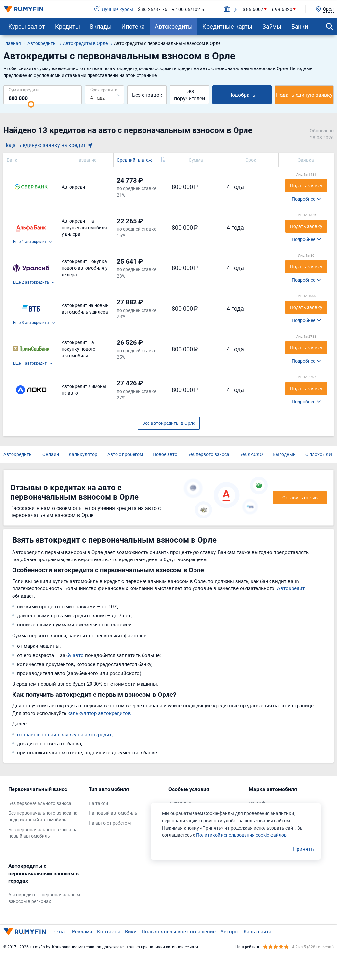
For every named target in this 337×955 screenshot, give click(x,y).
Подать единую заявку (304, 94)
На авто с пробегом (110, 823)
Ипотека (133, 26)
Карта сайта (257, 931)
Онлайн (50, 454)
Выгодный (284, 454)
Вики (131, 931)
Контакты (108, 931)
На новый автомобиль (113, 813)
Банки (299, 26)
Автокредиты (174, 26)
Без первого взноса (208, 454)
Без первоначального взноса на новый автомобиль (43, 832)
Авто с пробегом (125, 454)
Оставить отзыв (300, 497)
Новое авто (165, 454)
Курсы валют (26, 26)
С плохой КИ (318, 454)
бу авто (75, 655)
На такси (98, 803)
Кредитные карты (227, 26)
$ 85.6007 (253, 9)
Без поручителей (189, 94)
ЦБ (234, 9)
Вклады (101, 26)
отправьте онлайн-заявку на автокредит (64, 734)
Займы (271, 26)
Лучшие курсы (117, 9)
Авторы (229, 931)
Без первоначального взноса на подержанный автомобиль (43, 816)
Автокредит (291, 588)
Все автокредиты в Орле (168, 423)
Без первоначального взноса (39, 803)
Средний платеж (134, 160)
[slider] (31, 104)
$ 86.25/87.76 (152, 9)
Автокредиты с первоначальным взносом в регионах (44, 897)
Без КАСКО (251, 454)
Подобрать (241, 94)
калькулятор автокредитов (99, 713)
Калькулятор (83, 454)
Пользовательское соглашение (179, 931)
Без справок (147, 94)
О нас (60, 931)
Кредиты (67, 26)
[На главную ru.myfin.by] (24, 931)
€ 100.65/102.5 (188, 9)
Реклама (82, 931)
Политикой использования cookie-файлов (241, 835)
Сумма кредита (24, 89)
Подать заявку (306, 185)
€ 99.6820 (282, 9)
